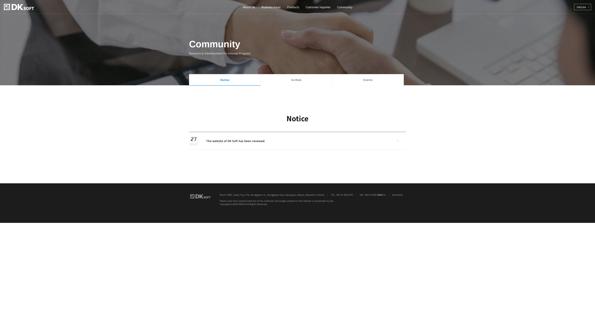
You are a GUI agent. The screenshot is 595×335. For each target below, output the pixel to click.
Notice (224, 80)
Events (368, 80)
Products (293, 7)
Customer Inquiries (318, 7)
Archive (296, 80)
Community (344, 7)
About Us (249, 7)
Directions (397, 195)
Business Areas (271, 7)
